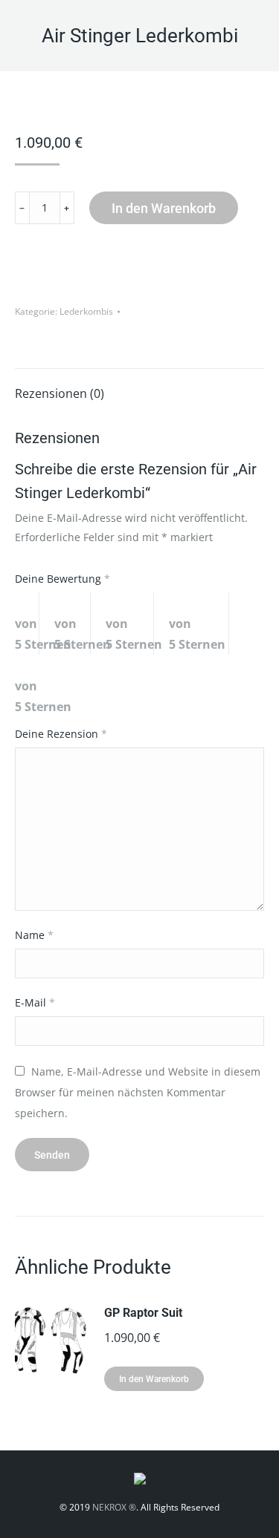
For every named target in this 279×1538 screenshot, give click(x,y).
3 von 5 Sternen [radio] (130, 623)
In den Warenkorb (164, 208)
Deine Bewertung (62, 579)
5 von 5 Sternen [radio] (50, 686)
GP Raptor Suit (143, 1313)
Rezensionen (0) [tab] (59, 393)
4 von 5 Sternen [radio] (199, 623)
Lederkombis (86, 311)
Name (34, 935)
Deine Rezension (61, 734)
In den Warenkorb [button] (154, 1379)
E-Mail (35, 1002)
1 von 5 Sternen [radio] (27, 623)
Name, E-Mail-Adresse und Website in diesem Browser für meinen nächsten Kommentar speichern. (137, 1092)
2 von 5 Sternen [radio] (72, 623)
